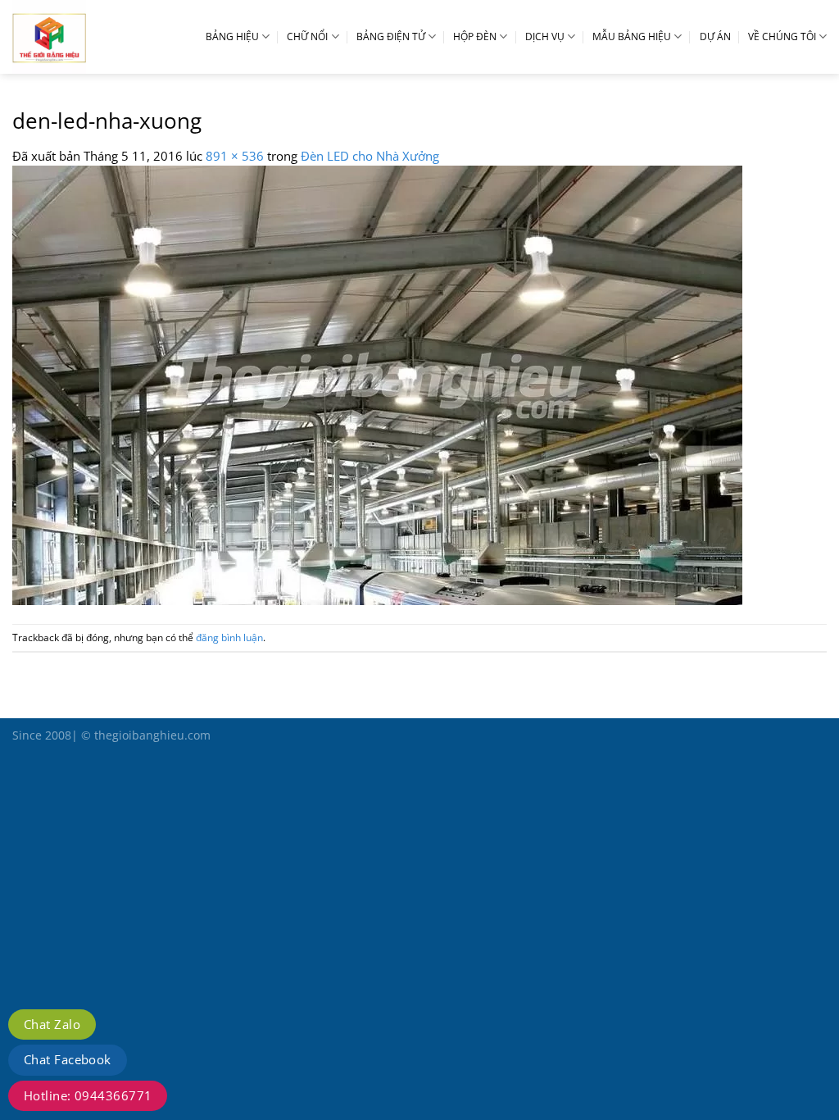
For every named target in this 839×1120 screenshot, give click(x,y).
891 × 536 (235, 156)
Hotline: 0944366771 (88, 1095)
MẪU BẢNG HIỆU (631, 36)
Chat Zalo (52, 1024)
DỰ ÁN (715, 36)
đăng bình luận (229, 637)
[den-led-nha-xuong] (377, 384)
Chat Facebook (67, 1059)
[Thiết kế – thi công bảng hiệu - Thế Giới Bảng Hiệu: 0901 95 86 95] (86, 37)
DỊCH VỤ (545, 36)
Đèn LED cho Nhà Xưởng (370, 156)
